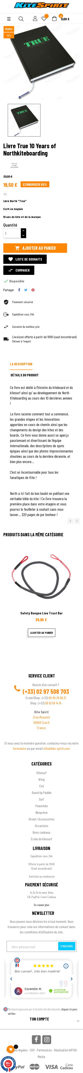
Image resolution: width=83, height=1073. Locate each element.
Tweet (25, 290)
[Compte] (7, 11)
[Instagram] (46, 1039)
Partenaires (44, 1050)
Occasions (41, 826)
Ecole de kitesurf (41, 839)
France (41, 728)
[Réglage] (34, 18)
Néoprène (42, 812)
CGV (32, 1050)
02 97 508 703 (52, 691)
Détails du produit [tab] (25, 375)
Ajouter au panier (35, 248)
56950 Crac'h (41, 722)
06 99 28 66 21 (57, 698)
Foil (41, 786)
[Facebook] (36, 1039)
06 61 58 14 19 (53, 703)
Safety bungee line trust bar (41, 613)
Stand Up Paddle (42, 792)
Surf (41, 799)
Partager (19, 290)
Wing (42, 779)
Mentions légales (16, 1050)
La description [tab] (21, 364)
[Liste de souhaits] (44, 19)
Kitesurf (41, 773)
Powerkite (41, 806)
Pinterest (33, 290)
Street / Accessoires (41, 819)
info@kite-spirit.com (56, 748)
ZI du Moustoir (41, 717)
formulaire (20, 748)
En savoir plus (41, 905)
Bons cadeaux (41, 832)
